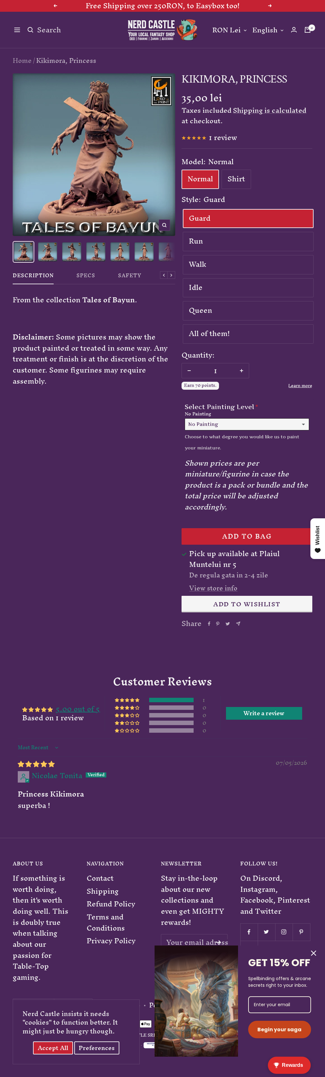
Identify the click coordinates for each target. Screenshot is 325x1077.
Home (22, 60)
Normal (200, 179)
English (264, 30)
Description (33, 277)
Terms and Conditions (106, 922)
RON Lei (226, 30)
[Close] (313, 953)
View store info (213, 588)
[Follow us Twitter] (266, 932)
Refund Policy (111, 904)
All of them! (209, 333)
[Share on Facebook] (209, 624)
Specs (85, 277)
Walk (197, 264)
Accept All (53, 1047)
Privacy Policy (111, 940)
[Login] (294, 29)
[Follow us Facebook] (249, 932)
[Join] (218, 942)
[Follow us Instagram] (284, 932)
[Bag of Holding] (307, 30)
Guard (199, 218)
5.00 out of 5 (78, 709)
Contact (100, 878)
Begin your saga (279, 1029)
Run (196, 241)
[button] (127, 699)
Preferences (97, 1047)
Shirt (236, 179)
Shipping (103, 891)
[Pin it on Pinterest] (217, 624)
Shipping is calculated (269, 110)
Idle (195, 287)
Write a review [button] (263, 713)
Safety (130, 277)
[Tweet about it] (227, 624)
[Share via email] (238, 624)
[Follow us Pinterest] (301, 932)
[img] (36, 764)
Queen (200, 310)
